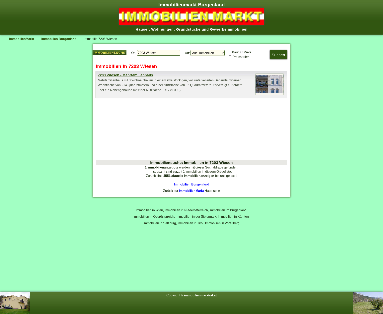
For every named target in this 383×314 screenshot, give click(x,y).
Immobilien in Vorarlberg (222, 223)
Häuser (142, 29)
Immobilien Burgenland (59, 39)
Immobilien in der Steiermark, (196, 216)
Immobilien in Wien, (150, 210)
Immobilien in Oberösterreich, (154, 216)
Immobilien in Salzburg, (160, 223)
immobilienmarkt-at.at (200, 295)
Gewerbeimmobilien (229, 29)
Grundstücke (188, 29)
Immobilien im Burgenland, (228, 210)
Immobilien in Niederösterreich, (187, 210)
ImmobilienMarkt (21, 39)
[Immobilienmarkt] (191, 24)
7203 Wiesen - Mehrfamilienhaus (125, 75)
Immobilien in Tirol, (191, 223)
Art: (187, 53)
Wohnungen (162, 29)
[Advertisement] (191, 129)
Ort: (133, 53)
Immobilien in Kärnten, (234, 216)
